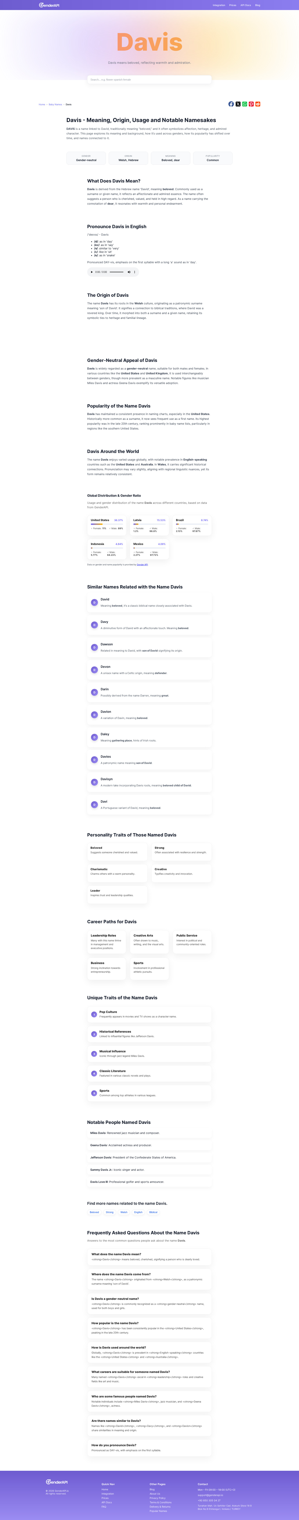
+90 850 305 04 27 (209, 1500)
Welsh (123, 1212)
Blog (257, 5)
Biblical (153, 1212)
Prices (232, 5)
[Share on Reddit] (257, 104)
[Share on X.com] (238, 104)
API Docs (246, 5)
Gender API (142, 564)
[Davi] (149, 805)
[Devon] (149, 670)
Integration (219, 5)
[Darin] (149, 692)
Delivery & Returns (160, 1506)
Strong (110, 1212)
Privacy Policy (158, 1497)
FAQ (104, 1506)
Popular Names (158, 1510)
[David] (149, 602)
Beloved (94, 1212)
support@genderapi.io (210, 1495)
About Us (155, 1493)
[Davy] (149, 625)
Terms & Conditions (160, 1502)
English (138, 1212)
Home (42, 104)
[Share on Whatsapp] (244, 104)
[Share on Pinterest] (251, 104)
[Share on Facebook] (231, 104)
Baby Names (55, 104)
